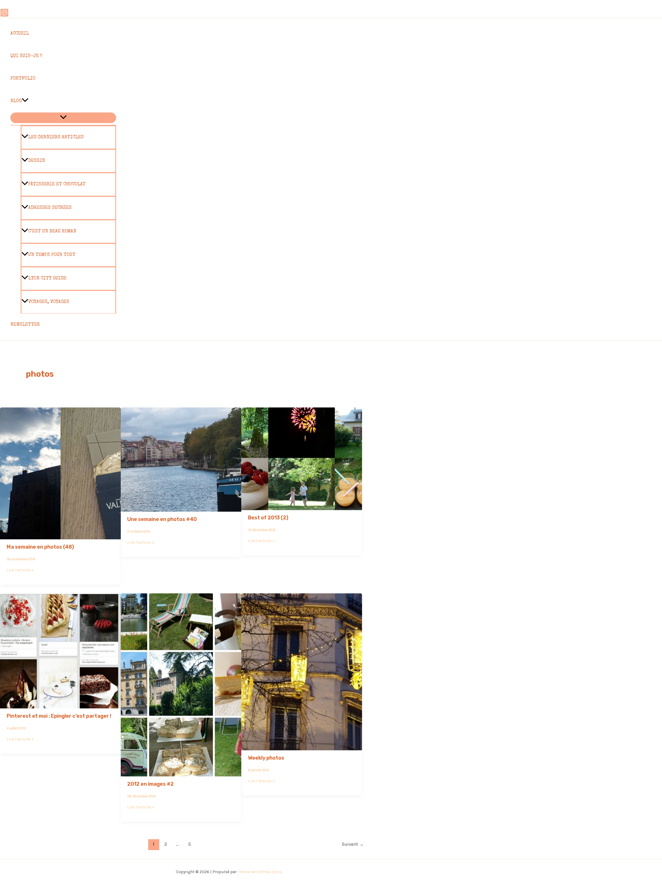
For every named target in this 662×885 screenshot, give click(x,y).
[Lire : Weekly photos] (301, 746)
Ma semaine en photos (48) (40, 547)
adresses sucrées (50, 208)
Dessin (36, 160)
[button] (25, 101)
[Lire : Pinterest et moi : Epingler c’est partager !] (60, 704)
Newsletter (25, 324)
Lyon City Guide (47, 278)
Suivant (353, 844)
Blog (16, 101)
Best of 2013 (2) (268, 518)
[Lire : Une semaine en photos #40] (181, 508)
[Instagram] (4, 15)
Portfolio (22, 78)
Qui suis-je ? (26, 56)
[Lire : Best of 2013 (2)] (301, 506)
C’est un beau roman (52, 231)
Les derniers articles (56, 137)
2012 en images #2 (150, 784)
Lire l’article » (20, 569)
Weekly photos (266, 758)
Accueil (19, 33)
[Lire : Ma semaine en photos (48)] (60, 535)
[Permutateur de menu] (63, 117)
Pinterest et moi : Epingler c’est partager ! (59, 716)
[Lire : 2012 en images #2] (181, 772)
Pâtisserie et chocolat (57, 184)
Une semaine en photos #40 (162, 519)
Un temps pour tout (52, 255)
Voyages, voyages (48, 302)
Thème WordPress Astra (260, 871)
